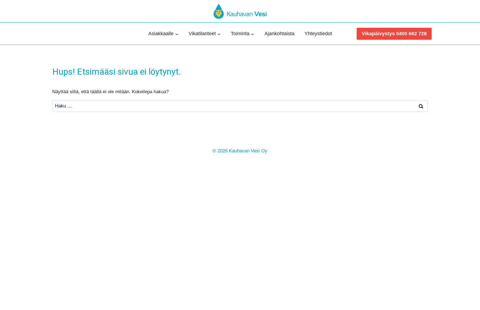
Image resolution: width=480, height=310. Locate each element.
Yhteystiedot (318, 33)
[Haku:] (240, 106)
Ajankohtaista (279, 33)
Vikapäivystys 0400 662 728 (394, 33)
